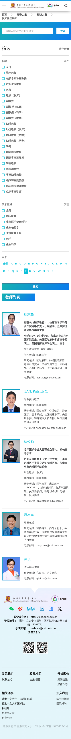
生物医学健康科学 (16, 222)
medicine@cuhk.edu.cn (43, 628)
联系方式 (7, 679)
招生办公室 (8, 713)
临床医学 (11, 216)
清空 (66, 61)
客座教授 (11, 163)
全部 (8, 67)
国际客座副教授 (15, 157)
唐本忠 (29, 515)
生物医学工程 (13, 233)
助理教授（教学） (16, 135)
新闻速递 (63, 679)
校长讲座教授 (13, 84)
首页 (4, 14)
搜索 (62, 30)
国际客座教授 (13, 152)
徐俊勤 (29, 441)
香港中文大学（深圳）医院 (17, 699)
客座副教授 (12, 169)
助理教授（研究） (16, 140)
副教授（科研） (15, 112)
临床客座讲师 (13, 191)
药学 (8, 239)
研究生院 (7, 718)
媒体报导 (63, 684)
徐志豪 (29, 314)
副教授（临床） (15, 106)
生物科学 (11, 244)
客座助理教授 (13, 174)
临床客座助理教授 (16, 186)
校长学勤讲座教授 (16, 78)
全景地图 (35, 679)
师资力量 (22, 14)
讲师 (8, 146)
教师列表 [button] (12, 297)
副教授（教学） (15, 118)
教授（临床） (13, 95)
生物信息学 (12, 227)
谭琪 (27, 559)
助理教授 (11, 123)
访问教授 (11, 73)
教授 (8, 90)
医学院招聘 (62, 699)
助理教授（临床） (16, 129)
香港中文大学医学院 (13, 703)
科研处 (5, 708)
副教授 (10, 101)
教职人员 (42, 14)
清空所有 (64, 49)
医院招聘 (61, 703)
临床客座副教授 (15, 180)
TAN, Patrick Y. (36, 391)
